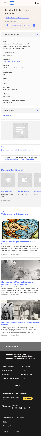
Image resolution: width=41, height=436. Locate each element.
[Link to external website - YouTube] (25, 408)
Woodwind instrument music (9, 150)
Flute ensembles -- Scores (26, 150)
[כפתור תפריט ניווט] (5, 3)
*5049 (5, 422)
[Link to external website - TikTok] (29, 408)
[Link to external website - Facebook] (12, 408)
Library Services (12, 346)
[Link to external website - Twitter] (16, 408)
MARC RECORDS (7, 115)
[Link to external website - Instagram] (20, 408)
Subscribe (27, 398)
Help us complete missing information (19, 159)
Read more (19, 385)
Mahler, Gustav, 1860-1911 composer (17, 18)
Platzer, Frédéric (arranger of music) (11, 61)
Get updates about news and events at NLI (11, 398)
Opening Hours (8, 426)
